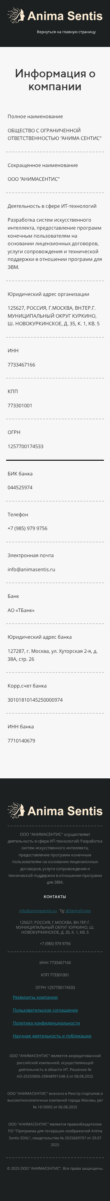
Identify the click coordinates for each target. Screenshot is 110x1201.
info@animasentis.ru (38, 910)
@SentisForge (78, 910)
